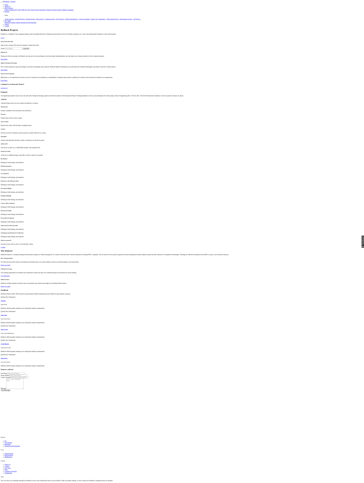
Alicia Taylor (4, 329)
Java (26, 10)
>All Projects (136, 19)
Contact (7, 26)
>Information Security (125, 19)
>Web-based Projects (112, 19)
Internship (8, 22)
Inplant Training (15, 22)
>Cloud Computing (84, 19)
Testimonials (8, 473)
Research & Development (28, 22)
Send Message (6, 390)
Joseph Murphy (5, 344)
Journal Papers (9, 453)
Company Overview (11, 471)
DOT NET (18, 10)
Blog (6, 469)
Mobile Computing (68, 10)
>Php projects (40, 19)
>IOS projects (60, 19)
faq (5, 441)
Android (11, 10)
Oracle (33, 10)
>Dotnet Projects (30, 19)
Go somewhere (5, 276)
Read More (4, 59)
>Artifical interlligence (71, 19)
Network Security (56, 10)
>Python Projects (20, 19)
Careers (7, 466)
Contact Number (6, 377)
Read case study (5, 265)
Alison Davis (4, 358)
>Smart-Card (94, 19)
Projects (7, 11)
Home (6, 5)
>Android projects (49, 19)
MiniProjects (8, 457)
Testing (48, 10)
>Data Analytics (9, 19)
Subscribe (26, 48)
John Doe (3, 300)
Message (3, 388)
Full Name (4, 373)
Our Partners (8, 442)
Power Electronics (40, 10)
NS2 (29, 10)
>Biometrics (102, 19)
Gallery (7, 24)
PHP (23, 10)
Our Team (8, 468)
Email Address (5, 375)
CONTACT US (4, 88)
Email (2, 48)
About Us (7, 6)
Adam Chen (4, 315)
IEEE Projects (9, 8)
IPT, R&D (8, 21)
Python (7, 10)
